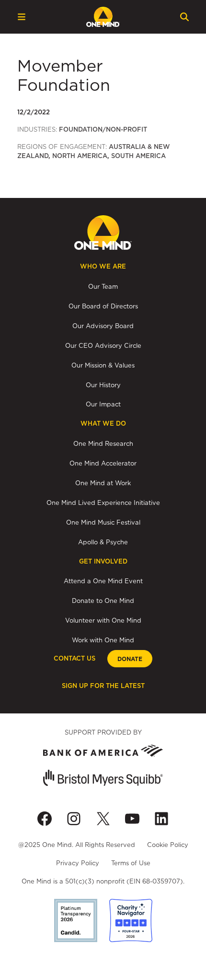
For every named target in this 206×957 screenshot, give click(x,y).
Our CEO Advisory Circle (103, 345)
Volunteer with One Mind (103, 620)
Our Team (103, 286)
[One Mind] (103, 17)
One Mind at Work (103, 483)
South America (138, 156)
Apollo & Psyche (103, 542)
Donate (129, 659)
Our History (103, 385)
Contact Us (74, 658)
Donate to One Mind (103, 600)
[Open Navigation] (21, 17)
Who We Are (103, 266)
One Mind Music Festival (103, 522)
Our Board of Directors (103, 306)
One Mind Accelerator (103, 463)
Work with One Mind (103, 640)
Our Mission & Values (103, 365)
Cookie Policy (167, 844)
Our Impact (103, 404)
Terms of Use (130, 863)
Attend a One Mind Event (103, 581)
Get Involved (103, 561)
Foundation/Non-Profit (103, 129)
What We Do (103, 423)
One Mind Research (103, 443)
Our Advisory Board (103, 326)
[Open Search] (184, 17)
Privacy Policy (77, 863)
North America (79, 156)
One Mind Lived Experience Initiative (103, 502)
